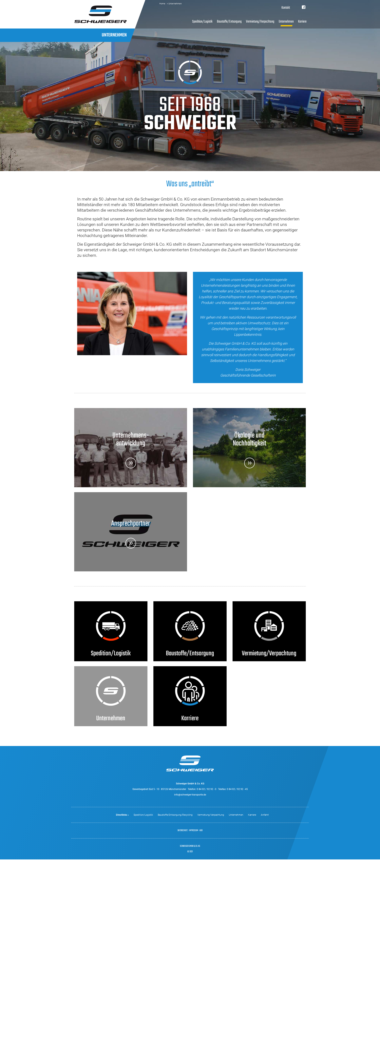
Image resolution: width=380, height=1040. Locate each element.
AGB (201, 831)
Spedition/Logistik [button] (202, 21)
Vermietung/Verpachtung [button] (260, 21)
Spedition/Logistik (143, 815)
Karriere (252, 815)
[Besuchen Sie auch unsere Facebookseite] (303, 8)
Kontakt (285, 7)
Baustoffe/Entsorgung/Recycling (175, 815)
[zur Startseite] (100, 14)
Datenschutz (183, 831)
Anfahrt (265, 815)
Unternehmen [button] (286, 21)
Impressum (193, 831)
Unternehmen (236, 815)
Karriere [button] (302, 21)
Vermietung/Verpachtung (210, 815)
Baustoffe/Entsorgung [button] (229, 21)
